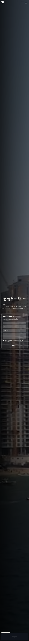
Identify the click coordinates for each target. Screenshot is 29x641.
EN (22, 3)
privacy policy (11, 340)
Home (2, 12)
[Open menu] (26, 3)
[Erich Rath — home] (3, 2)
